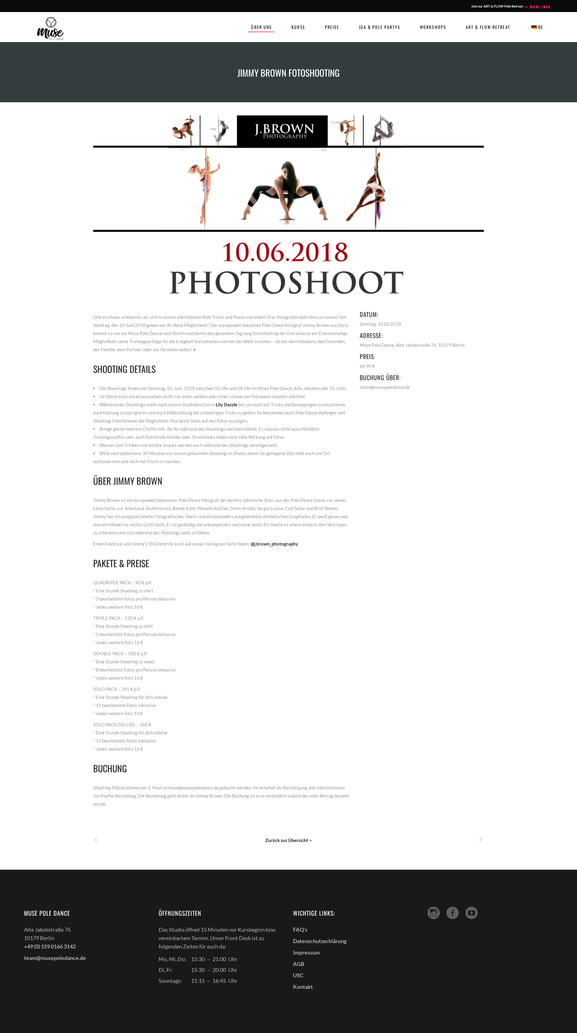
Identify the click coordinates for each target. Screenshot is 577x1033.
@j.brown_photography (274, 543)
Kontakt (303, 986)
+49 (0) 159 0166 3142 (50, 946)
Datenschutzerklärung (320, 941)
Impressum (306, 952)
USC (298, 975)
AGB (298, 964)
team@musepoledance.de (55, 958)
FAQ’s (300, 929)
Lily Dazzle (226, 404)
